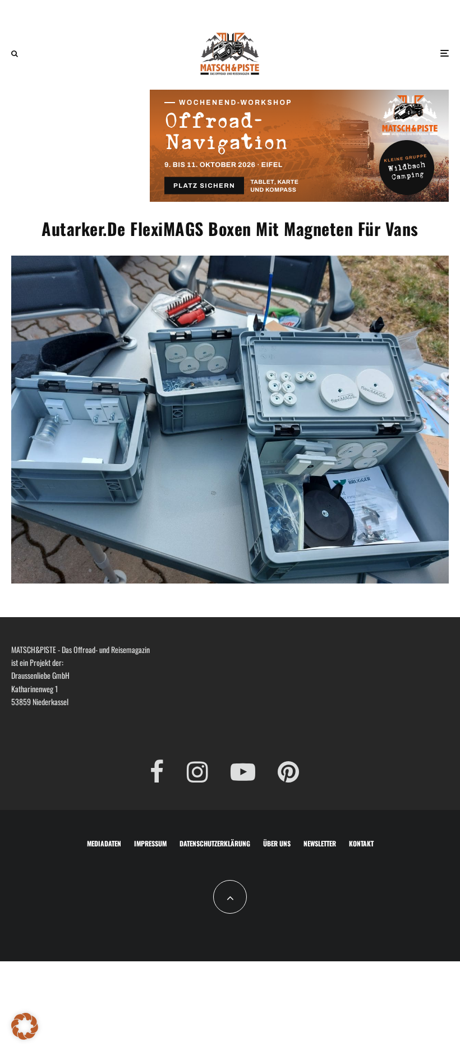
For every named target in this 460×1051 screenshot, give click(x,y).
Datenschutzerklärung (215, 843)
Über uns (277, 843)
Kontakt (361, 843)
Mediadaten (104, 843)
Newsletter (319, 843)
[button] (24, 1026)
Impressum (150, 843)
